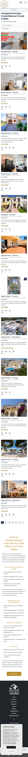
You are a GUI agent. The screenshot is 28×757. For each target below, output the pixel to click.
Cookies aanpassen (11, 751)
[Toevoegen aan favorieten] (25, 34)
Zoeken (14, 9)
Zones (14, 706)
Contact (14, 713)
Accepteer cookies (11, 747)
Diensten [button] (13, 704)
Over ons (14, 699)
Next (25, 41)
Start (14, 697)
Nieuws (14, 709)
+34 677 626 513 (14, 723)
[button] (14, 25)
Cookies (24, 749)
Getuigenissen (14, 711)
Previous (2, 41)
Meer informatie (12, 743)
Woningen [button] (14, 702)
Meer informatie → (14, 673)
